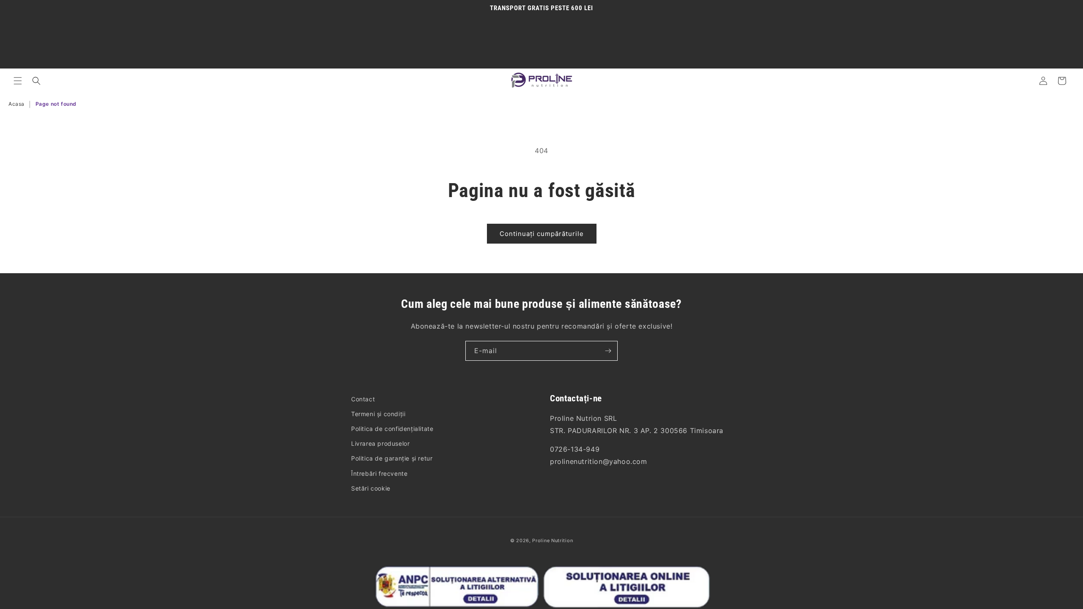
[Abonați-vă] (608, 351)
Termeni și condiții (378, 413)
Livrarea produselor (380, 443)
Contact (363, 399)
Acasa (16, 104)
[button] (17, 80)
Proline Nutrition (552, 540)
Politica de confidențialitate (392, 428)
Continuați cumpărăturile (542, 234)
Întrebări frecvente (379, 473)
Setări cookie (370, 488)
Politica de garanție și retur (391, 458)
